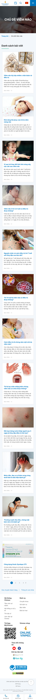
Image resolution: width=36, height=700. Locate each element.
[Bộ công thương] (18, 667)
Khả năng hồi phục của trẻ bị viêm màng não (16, 121)
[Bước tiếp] (18, 658)
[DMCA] (18, 673)
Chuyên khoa (24, 601)
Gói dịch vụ (23, 604)
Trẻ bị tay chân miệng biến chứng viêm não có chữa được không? (16, 388)
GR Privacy (18, 684)
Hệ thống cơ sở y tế (10, 609)
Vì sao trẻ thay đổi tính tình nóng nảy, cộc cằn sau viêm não (17, 165)
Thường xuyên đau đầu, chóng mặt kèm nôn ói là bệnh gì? (16, 521)
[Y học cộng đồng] (18, 655)
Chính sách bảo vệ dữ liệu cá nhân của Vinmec (18, 681)
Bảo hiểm (23, 607)
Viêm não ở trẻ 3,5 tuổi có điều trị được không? (16, 210)
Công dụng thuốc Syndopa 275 (15, 564)
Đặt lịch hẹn (24, 610)
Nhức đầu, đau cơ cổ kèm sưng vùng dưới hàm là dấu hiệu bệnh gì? (17, 476)
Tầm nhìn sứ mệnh (8, 604)
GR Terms (18, 686)
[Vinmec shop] (26, 631)
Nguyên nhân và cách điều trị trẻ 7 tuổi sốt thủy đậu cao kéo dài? (18, 254)
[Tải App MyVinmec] (10, 633)
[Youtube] (14, 648)
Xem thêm (7, 90)
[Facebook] (19, 648)
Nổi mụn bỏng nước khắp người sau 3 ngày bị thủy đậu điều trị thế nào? (17, 432)
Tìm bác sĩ (7, 613)
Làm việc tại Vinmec (8, 617)
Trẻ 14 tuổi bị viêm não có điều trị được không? (16, 299)
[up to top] (31, 682)
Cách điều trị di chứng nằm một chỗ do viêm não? (18, 343)
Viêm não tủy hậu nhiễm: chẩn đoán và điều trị (18, 76)
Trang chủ (5, 36)
